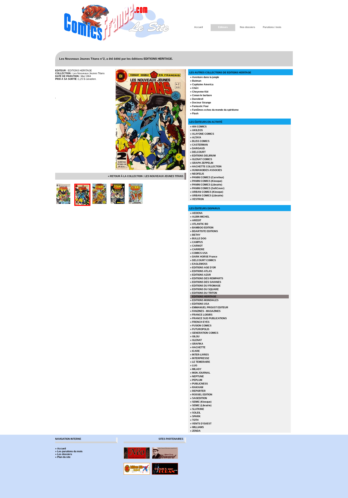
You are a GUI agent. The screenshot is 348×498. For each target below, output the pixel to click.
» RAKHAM (196, 387)
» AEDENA (196, 213)
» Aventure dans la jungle (204, 77)
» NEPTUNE (197, 376)
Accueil (198, 27)
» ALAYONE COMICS (202, 133)
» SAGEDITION (198, 398)
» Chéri (194, 88)
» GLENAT (196, 340)
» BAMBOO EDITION (201, 227)
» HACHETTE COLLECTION (206, 166)
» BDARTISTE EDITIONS (204, 231)
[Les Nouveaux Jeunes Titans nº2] (151, 169)
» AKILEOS (196, 130)
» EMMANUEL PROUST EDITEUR (209, 307)
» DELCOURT (198, 152)
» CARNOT (196, 245)
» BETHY (195, 234)
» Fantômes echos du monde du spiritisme (214, 109)
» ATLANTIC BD (199, 224)
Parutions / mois (272, 27)
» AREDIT (195, 220)
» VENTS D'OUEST (200, 423)
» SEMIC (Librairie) (200, 405)
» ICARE (195, 351)
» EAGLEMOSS (198, 264)
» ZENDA (195, 430)
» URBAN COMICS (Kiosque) (206, 192)
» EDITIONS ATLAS (201, 271)
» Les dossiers (63, 454)
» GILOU (195, 336)
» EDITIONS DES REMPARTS (206, 278)
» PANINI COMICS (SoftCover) (207, 188)
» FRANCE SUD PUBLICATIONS (208, 318)
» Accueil (60, 448)
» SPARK (195, 416)
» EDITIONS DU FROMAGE (205, 285)
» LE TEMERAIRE (200, 361)
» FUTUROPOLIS (199, 329)
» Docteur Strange (200, 102)
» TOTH (194, 420)
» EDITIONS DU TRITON (203, 293)
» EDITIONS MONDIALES (204, 300)
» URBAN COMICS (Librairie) (206, 195)
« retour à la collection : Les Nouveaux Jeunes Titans (145, 176)
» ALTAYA (195, 137)
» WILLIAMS (197, 427)
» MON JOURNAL (200, 372)
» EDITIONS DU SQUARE (204, 289)
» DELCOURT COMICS (203, 260)
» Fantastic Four (199, 106)
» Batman (195, 80)
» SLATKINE (197, 409)
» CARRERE (197, 249)
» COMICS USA (199, 253)
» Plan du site (62, 457)
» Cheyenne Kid (199, 91)
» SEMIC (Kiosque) (200, 401)
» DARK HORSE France (203, 256)
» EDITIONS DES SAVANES (205, 282)
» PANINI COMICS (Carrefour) (207, 177)
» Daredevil (196, 99)
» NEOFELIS (197, 173)
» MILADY (195, 369)
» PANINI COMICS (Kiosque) (206, 181)
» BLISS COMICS (199, 141)
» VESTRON (197, 199)
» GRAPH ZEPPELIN (201, 162)
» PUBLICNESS (199, 383)
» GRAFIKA (196, 343)
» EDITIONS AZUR (200, 274)
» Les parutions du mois (69, 451)
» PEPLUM (196, 380)
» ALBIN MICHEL (199, 216)
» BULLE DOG (198, 238)
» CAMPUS (196, 242)
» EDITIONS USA (199, 303)
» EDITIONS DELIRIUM (203, 155)
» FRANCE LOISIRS (201, 314)
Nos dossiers (247, 27)
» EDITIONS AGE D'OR (203, 267)
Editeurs (223, 27)
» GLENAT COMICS (201, 159)
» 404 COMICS (198, 126)
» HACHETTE (197, 347)
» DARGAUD (197, 148)
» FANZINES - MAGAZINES (205, 311)
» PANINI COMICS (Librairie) (206, 184)
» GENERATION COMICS (204, 332)
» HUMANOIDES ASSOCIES (206, 170)
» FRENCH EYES (199, 322)
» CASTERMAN (199, 144)
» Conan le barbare (201, 95)
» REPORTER (198, 391)
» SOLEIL (195, 412)
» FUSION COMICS (200, 325)
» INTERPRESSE (199, 358)
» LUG (193, 365)
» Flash (194, 113)
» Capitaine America (201, 84)
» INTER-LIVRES (199, 354)
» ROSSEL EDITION (201, 394)
